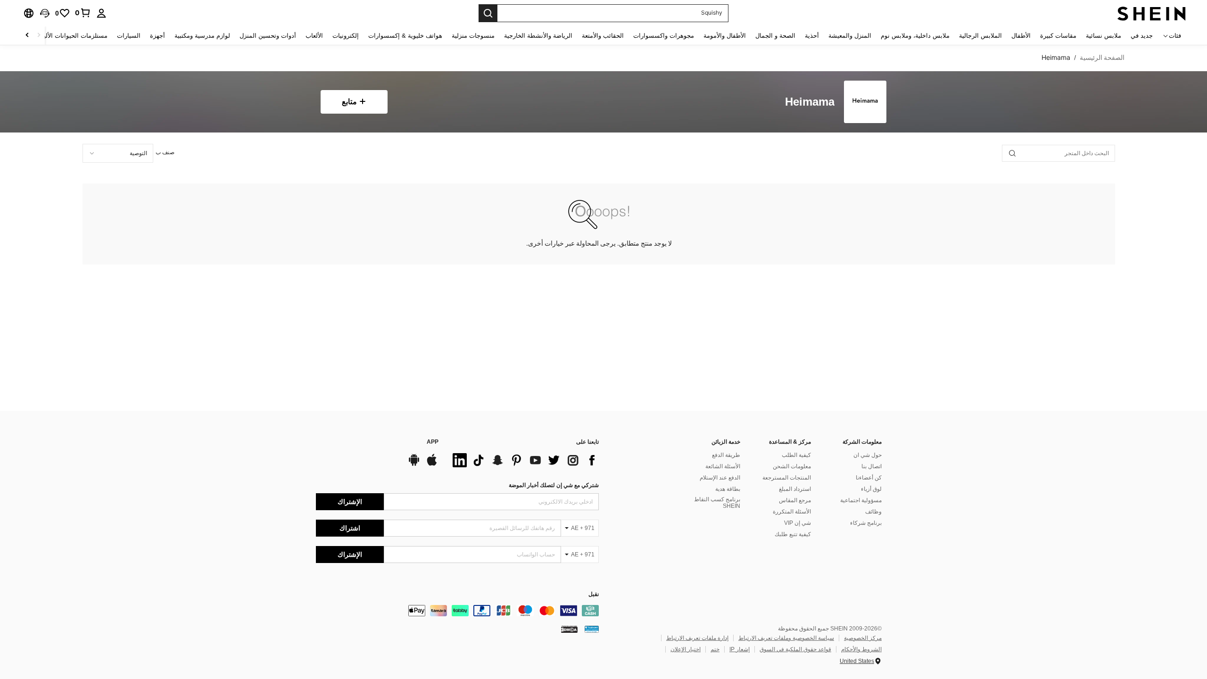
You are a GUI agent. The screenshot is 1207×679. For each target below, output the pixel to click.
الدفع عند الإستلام (720, 477)
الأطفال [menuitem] (1021, 35)
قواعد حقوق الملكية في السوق (795, 649)
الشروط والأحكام (861, 649)
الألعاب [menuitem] (314, 35)
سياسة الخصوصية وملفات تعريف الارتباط (786, 638)
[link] (83, 12)
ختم (715, 649)
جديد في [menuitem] (1142, 35)
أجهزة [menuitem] (157, 35)
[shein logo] (1151, 13)
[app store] (431, 464)
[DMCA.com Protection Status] (569, 629)
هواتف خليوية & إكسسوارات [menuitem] (405, 35)
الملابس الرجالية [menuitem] (980, 35)
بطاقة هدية (727, 489)
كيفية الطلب (796, 455)
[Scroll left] (38, 35)
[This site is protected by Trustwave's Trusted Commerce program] (592, 629)
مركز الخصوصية (863, 638)
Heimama (810, 102)
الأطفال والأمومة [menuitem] (724, 35)
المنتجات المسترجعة (786, 477)
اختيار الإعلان (685, 649)
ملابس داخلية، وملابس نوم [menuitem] (915, 35)
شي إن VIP (797, 523)
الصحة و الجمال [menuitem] (775, 35)
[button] (44, 13)
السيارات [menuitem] (129, 35)
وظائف (873, 511)
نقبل (593, 594)
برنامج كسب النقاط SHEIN (717, 502)
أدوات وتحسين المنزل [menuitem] (268, 35)
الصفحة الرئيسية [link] (1102, 57)
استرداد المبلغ (795, 489)
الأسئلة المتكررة (792, 511)
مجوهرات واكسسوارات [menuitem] (663, 35)
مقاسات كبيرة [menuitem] (1058, 35)
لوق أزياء (871, 489)
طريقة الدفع (726, 455)
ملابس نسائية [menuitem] (1103, 35)
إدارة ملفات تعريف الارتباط (697, 638)
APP (432, 442)
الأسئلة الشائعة (722, 466)
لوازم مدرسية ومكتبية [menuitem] (202, 35)
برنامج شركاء (866, 523)
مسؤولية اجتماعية (861, 500)
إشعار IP (739, 649)
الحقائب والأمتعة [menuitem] (603, 35)
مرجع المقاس (795, 500)
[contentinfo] (457, 610)
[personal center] (101, 13)
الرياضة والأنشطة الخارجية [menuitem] (538, 35)
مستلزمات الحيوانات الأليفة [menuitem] (72, 35)
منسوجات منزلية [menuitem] (473, 35)
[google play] (414, 464)
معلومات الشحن (792, 466)
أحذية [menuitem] (812, 35)
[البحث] (488, 13)
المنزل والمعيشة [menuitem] (849, 35)
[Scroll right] (27, 35)
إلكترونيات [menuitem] (345, 35)
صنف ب (165, 152)
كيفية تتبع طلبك (793, 534)
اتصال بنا (871, 466)
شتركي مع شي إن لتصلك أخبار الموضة (554, 485)
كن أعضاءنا (869, 477)
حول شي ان (867, 455)
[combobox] (118, 153)
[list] (523, 460)
